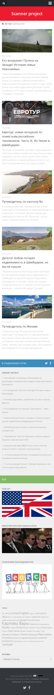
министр (26, 641)
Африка (5, 616)
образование (40, 641)
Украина (6, 634)
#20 (3, 613)
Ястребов (6, 637)
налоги (32, 641)
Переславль (47, 627)
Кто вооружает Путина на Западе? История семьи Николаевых (20, 64)
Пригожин (14, 630)
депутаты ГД (16, 638)
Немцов (38, 628)
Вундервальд (19, 617)
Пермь (4, 631)
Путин (22, 631)
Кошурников (44, 624)
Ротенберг (36, 631)
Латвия (12, 627)
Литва (19, 627)
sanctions (41, 613)
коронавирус (17, 641)
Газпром (28, 617)
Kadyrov (32, 613)
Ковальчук (33, 624)
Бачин (11, 617)
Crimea (14, 613)
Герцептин (45, 617)
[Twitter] (46, 363)
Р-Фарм (29, 631)
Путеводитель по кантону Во (22, 201)
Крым (5, 627)
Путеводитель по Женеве (20, 326)
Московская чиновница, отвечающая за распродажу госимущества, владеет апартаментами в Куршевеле (27, 381)
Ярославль (45, 634)
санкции (7, 644)
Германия (35, 616)
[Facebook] (50, 363)
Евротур (15, 620)
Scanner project (27, 13)
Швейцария (33, 634)
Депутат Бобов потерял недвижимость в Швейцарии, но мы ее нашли (25, 262)
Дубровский (7, 620)
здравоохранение (30, 638)
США (42, 631)
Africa (7, 613)
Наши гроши (29, 627)
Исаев (37, 620)
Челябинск (15, 634)
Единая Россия (26, 620)
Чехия (24, 634)
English (24, 613)
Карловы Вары (15, 623)
